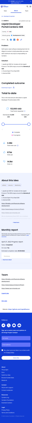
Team (26, 11)
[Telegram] (3, 325)
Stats (5, 11)
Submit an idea (6, 375)
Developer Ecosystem (9, 16)
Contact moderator (7, 390)
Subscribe (16, 358)
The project (5, 370)
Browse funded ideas (8, 378)
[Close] (30, 1)
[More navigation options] (30, 6)
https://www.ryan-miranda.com (11, 213)
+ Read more (16, 222)
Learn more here (15, 3)
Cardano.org (5, 397)
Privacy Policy (5, 410)
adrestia (4, 185)
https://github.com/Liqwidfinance (18, 309)
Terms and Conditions (8, 412)
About (16, 11)
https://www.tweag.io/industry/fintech (13, 209)
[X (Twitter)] (9, 325)
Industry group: (13, 35)
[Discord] (19, 325)
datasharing (17, 185)
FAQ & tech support (7, 387)
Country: (6, 31)
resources (10, 185)
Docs (3, 372)
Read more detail (7, 259)
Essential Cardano (7, 403)
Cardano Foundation (8, 400)
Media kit (4, 380)
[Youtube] (14, 325)
